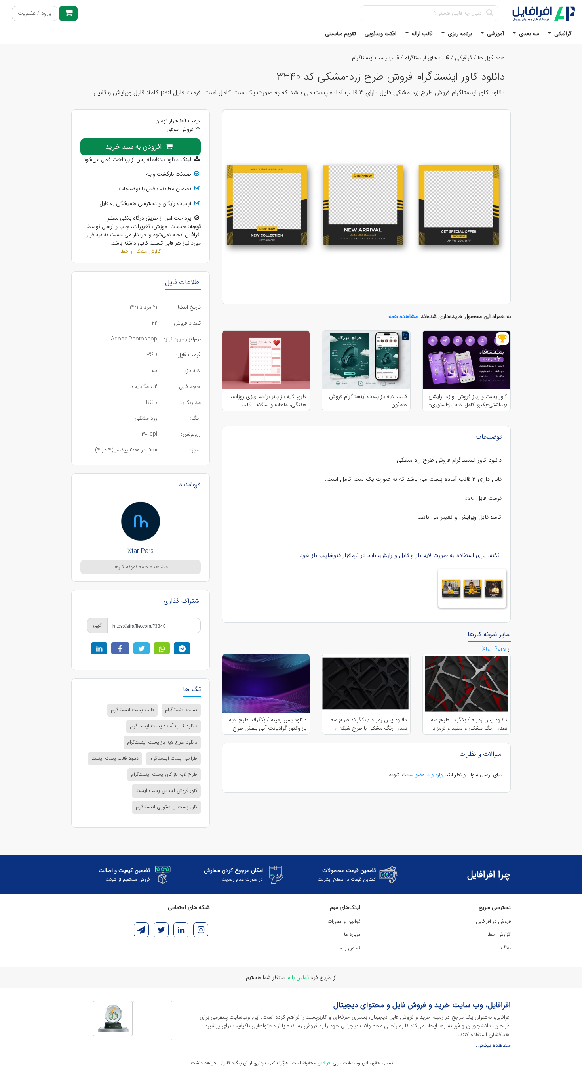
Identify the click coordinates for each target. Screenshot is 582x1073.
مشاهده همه (403, 316)
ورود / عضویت (34, 13)
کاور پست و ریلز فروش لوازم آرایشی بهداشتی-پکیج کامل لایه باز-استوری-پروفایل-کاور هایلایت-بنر (467, 400)
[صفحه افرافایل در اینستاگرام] (200, 929)
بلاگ (506, 948)
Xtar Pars (140, 551)
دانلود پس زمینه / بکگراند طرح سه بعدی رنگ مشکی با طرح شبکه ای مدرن (369, 724)
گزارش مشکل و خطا (140, 252)
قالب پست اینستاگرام (375, 58)
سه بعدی (528, 33)
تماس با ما (349, 948)
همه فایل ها (491, 58)
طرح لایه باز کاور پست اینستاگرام (164, 774)
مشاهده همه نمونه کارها (140, 566)
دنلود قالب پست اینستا (115, 759)
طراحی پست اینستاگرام (173, 759)
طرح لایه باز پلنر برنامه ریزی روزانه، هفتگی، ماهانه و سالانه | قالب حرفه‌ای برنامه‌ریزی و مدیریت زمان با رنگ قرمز (266, 400)
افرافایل (324, 1063)
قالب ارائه (421, 33)
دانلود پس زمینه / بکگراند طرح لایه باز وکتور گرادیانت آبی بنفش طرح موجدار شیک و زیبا (267, 724)
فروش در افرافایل (493, 921)
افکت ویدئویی (380, 33)
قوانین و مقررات (343, 921)
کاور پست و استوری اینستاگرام (166, 807)
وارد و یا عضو (429, 775)
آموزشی (494, 33)
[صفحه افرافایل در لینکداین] (180, 929)
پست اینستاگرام (181, 710)
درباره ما (352, 934)
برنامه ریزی (459, 33)
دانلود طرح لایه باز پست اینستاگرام (162, 742)
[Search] (489, 13)
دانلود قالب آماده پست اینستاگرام (163, 726)
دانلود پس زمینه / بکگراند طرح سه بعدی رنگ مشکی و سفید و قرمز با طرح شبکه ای (469, 724)
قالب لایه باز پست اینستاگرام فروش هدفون (368, 400)
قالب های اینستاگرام (427, 58)
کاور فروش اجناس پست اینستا (166, 791)
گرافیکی (562, 33)
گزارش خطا (499, 934)
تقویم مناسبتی (340, 33)
